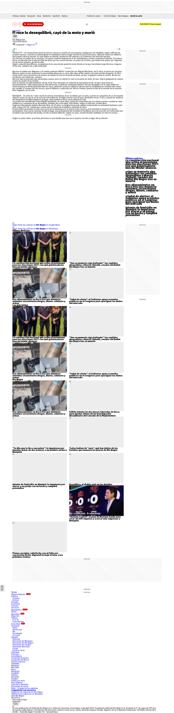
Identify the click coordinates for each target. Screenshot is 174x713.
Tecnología (17, 633)
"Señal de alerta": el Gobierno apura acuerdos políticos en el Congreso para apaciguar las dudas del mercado (96, 301)
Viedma (64, 16)
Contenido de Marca (20, 660)
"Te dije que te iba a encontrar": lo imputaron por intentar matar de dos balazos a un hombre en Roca (39, 449)
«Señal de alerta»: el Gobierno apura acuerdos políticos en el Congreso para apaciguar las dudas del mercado (142, 200)
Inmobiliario (16, 656)
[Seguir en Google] (13, 51)
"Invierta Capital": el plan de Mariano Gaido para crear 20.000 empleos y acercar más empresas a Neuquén (95, 519)
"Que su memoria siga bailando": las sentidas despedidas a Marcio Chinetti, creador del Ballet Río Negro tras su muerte (94, 265)
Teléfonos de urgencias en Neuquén (27, 694)
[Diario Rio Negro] (13, 706)
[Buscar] (20, 24)
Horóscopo (17, 629)
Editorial (16, 639)
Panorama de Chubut (21, 645)
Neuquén (31, 16)
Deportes (15, 616)
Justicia (15, 600)
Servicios (15, 607)
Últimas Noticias (20, 594)
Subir (15, 704)
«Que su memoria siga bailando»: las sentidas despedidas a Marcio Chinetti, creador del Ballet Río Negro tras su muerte (141, 176)
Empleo (14, 679)
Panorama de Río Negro (22, 643)
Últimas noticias (19, 16)
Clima (14, 628)
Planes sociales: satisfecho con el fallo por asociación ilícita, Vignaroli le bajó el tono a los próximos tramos (37, 555)
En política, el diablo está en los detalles (90, 484)
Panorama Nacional (20, 647)
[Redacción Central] (15, 34)
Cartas (15, 648)
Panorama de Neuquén (22, 641)
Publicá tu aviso (18, 681)
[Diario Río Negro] (87, 24)
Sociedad (16, 31)
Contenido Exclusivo (20, 658)
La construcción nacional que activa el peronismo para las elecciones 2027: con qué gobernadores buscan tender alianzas (142, 164)
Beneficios (15, 698)
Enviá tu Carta (18, 650)
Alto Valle (15, 667)
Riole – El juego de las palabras (24, 688)
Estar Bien (17, 624)
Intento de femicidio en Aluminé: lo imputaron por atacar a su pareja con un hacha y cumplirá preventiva (141, 211)
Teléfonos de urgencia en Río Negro (27, 692)
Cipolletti (56, 16)
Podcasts (15, 654)
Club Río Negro (110, 16)
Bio (13, 631)
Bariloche (47, 16)
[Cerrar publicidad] (2, 586)
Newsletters (19, 610)
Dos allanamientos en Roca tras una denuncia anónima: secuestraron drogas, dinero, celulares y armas (141, 188)
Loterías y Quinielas (19, 684)
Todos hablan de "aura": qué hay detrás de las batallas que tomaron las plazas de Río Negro (93, 449)
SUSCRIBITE (150, 24)
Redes (14, 612)
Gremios (16, 598)
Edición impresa (18, 662)
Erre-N (15, 620)
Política (14, 596)
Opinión (14, 637)
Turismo (14, 606)
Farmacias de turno (19, 686)
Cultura (14, 618)
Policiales (15, 652)
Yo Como (16, 635)
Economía (15, 604)
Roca (39, 16)
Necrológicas (123, 16)
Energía (14, 602)
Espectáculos (18, 622)
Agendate (17, 614)
